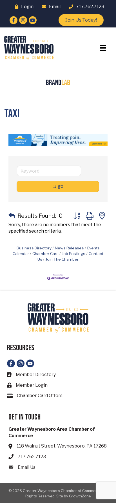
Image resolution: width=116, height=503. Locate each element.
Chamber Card (45, 253)
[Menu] (103, 48)
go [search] (60, 186)
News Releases (69, 248)
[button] (11, 216)
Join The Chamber (62, 259)
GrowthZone (80, 496)
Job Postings (73, 253)
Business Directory (34, 248)
